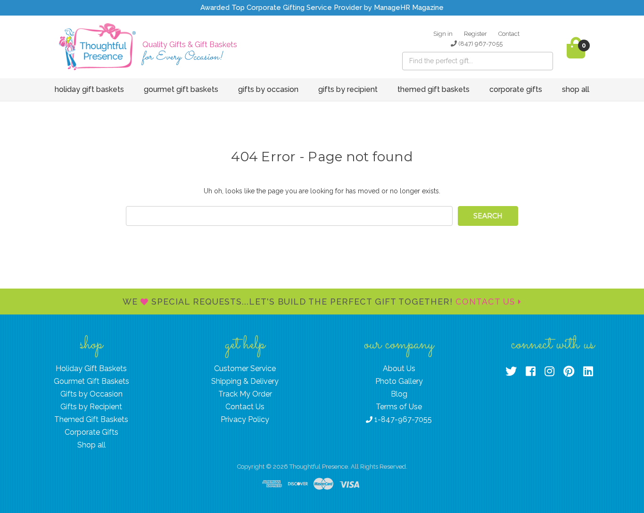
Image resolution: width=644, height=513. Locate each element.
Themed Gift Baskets (433, 89)
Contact (509, 33)
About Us (399, 368)
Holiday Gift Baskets (89, 89)
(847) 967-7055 (480, 43)
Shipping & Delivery (245, 381)
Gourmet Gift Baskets (181, 89)
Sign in (443, 33)
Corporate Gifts (515, 89)
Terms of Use (399, 406)
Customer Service (245, 368)
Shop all (575, 89)
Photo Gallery (399, 381)
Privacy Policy (245, 419)
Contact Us (486, 301)
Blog (399, 393)
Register (475, 33)
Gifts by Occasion (268, 89)
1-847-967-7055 (402, 419)
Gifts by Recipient (348, 89)
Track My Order (245, 393)
